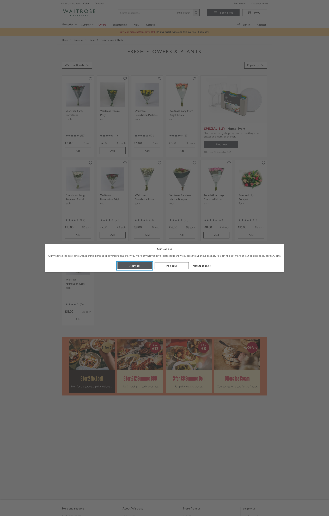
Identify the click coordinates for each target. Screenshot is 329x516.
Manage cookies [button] (202, 265)
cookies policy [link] (257, 255)
